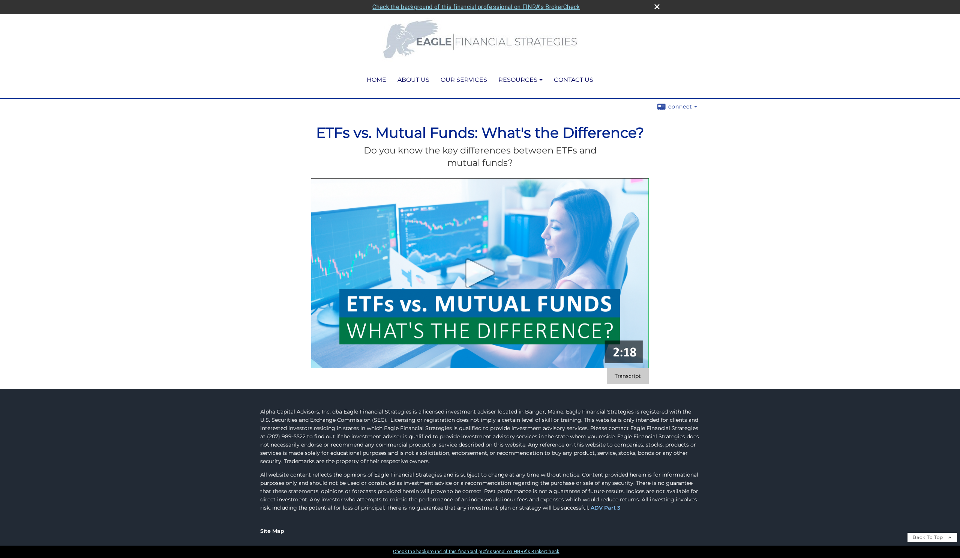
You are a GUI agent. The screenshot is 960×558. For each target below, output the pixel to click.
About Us (413, 79)
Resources (517, 79)
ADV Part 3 (605, 507)
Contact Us (573, 79)
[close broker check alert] (657, 7)
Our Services (464, 79)
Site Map (272, 531)
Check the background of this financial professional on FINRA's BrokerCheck (476, 7)
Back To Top (929, 537)
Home (376, 79)
